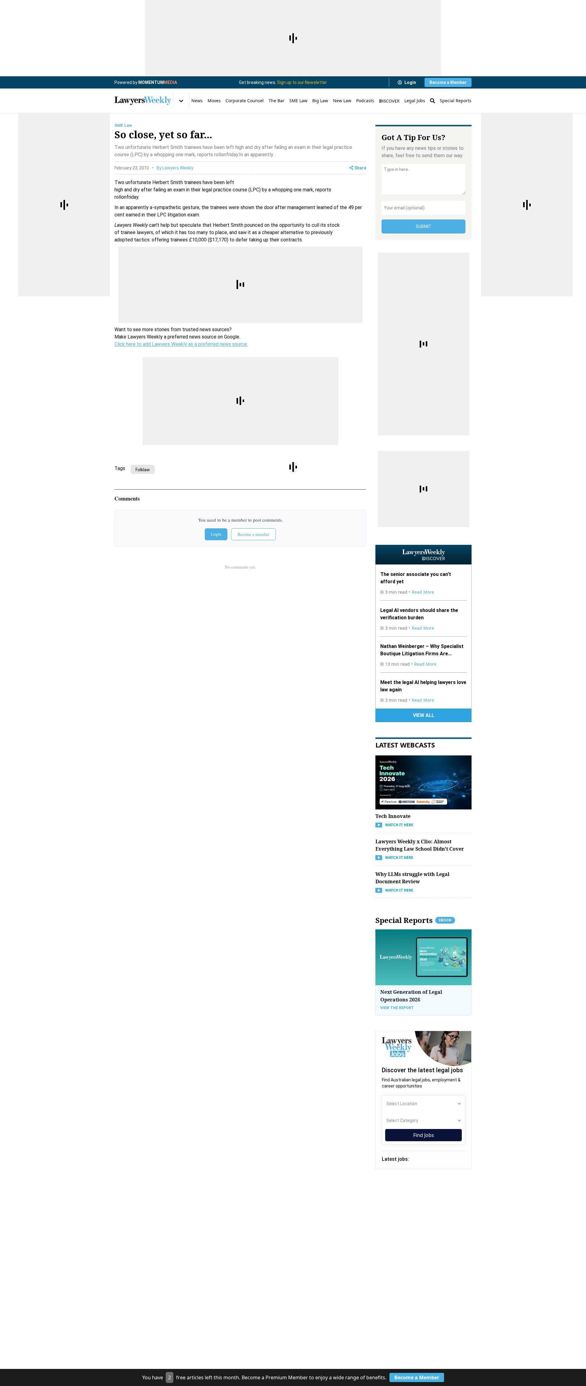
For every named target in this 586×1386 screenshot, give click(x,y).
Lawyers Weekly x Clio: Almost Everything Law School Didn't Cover (419, 845)
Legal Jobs (414, 100)
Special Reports (456, 100)
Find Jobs (423, 1135)
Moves (214, 100)
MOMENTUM (157, 82)
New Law (342, 100)
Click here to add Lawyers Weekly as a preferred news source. (181, 344)
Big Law (320, 100)
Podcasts (365, 100)
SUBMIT (424, 226)
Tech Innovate (393, 816)
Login (410, 82)
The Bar (276, 100)
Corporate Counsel (245, 100)
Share (360, 167)
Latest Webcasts (405, 744)
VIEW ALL (423, 715)
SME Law (298, 100)
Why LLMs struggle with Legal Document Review (412, 878)
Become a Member (448, 82)
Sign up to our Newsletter (302, 82)
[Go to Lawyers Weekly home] (142, 100)
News (197, 100)
